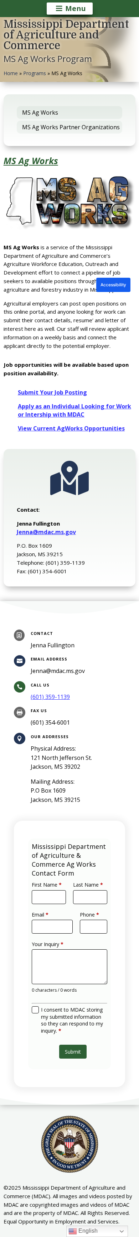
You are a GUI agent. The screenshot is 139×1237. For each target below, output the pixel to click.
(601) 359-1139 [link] (50, 697)
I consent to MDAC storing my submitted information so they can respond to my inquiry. (72, 1020)
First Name (47, 884)
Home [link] (11, 73)
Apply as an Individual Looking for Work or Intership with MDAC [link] (74, 410)
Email (40, 914)
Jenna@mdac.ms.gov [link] (46, 532)
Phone (89, 914)
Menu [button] (75, 8)
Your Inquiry (47, 944)
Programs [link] (34, 73)
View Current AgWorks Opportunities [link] (71, 428)
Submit (73, 1051)
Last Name (88, 884)
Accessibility (113, 284)
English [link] (87, 1231)
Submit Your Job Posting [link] (52, 392)
